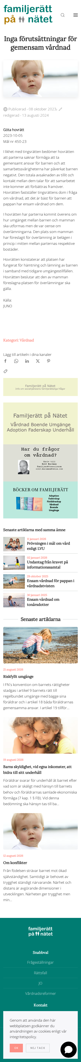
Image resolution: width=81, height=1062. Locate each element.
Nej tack (37, 1048)
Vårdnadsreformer (40, 993)
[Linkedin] (27, 360)
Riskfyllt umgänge (18, 676)
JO (40, 983)
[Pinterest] (48, 360)
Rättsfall (40, 972)
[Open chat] (68, 1050)
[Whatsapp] (16, 360)
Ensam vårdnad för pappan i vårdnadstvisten (50, 583)
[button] (75, 15)
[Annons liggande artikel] (40, 386)
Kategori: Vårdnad (18, 340)
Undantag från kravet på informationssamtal (47, 565)
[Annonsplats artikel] (40, 423)
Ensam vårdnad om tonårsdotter (43, 602)
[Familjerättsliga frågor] (40, 499)
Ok (16, 1048)
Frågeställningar (40, 962)
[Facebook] (5, 360)
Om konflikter (15, 862)
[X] (38, 360)
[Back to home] (28, 15)
